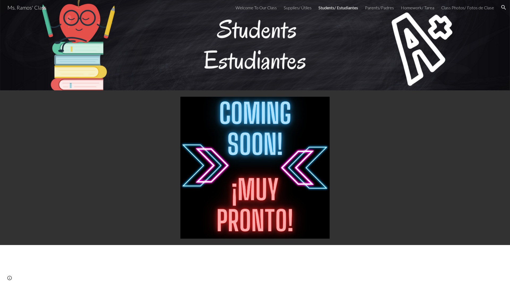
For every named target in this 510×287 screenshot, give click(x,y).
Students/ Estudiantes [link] (338, 7)
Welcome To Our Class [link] (256, 7)
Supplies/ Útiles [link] (298, 7)
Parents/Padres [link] (379, 7)
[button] (503, 7)
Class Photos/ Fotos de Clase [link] (467, 7)
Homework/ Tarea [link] (417, 7)
